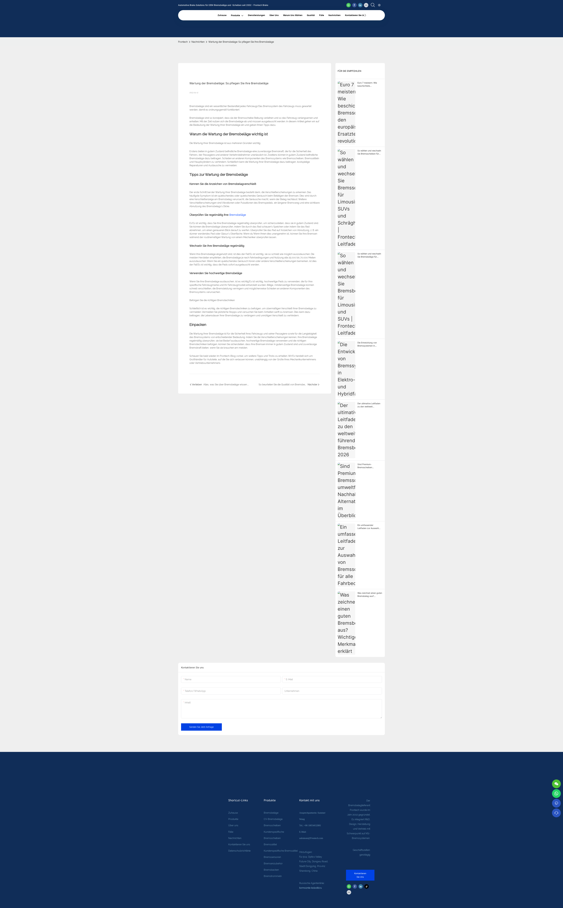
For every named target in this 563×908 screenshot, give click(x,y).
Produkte (233, 819)
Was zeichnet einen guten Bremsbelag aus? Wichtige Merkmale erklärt (370, 595)
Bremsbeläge (237, 214)
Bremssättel (270, 844)
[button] (365, 15)
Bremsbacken (271, 869)
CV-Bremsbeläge (273, 819)
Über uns (233, 825)
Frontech (183, 41)
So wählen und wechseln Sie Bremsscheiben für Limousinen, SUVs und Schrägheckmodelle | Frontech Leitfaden (369, 152)
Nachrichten (198, 41)
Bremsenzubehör (273, 863)
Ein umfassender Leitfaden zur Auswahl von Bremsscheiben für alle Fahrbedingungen (368, 527)
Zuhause (233, 812)
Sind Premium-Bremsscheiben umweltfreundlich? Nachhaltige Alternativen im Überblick (369, 466)
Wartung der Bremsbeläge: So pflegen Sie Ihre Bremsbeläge (241, 41)
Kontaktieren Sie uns (239, 844)
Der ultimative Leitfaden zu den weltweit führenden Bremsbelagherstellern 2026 (368, 405)
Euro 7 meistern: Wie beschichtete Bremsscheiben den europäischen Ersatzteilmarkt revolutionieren (367, 84)
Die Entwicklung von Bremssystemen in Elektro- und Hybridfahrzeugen (367, 344)
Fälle (230, 831)
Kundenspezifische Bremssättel (281, 850)
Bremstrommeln (273, 876)
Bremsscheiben (272, 825)
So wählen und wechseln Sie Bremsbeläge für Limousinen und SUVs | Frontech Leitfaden (369, 255)
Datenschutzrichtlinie (239, 850)
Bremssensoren (272, 857)
